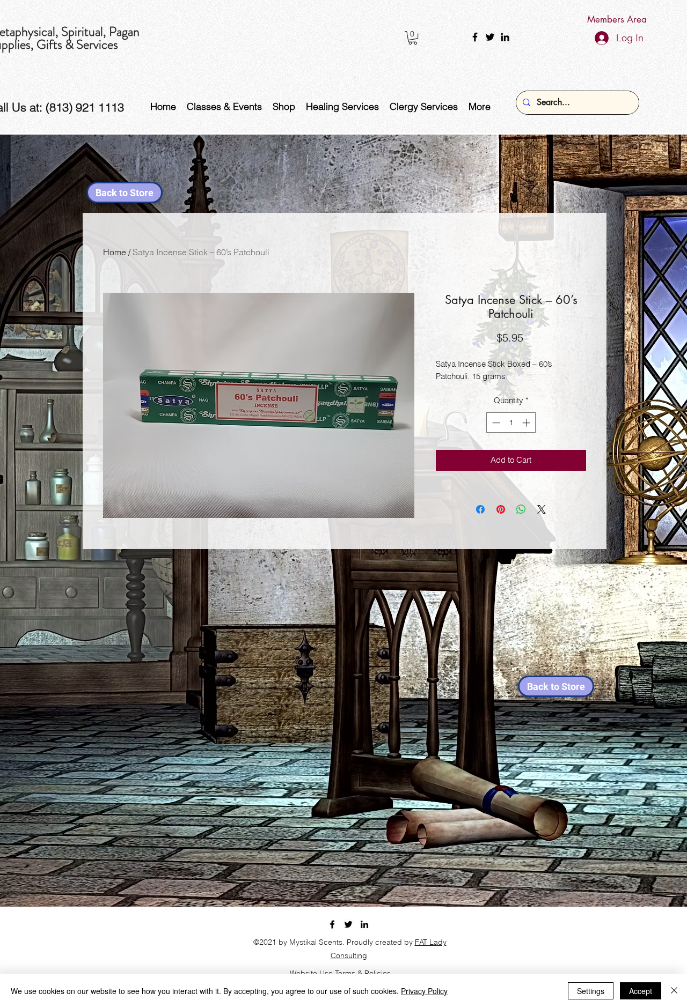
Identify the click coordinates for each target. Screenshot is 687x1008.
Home (114, 252)
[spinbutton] (511, 423)
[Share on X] (541, 509)
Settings (590, 990)
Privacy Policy (424, 990)
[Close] (674, 990)
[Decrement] (495, 423)
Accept (640, 990)
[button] (413, 38)
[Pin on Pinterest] (500, 509)
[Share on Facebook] (480, 509)
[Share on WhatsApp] (521, 509)
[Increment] (527, 423)
